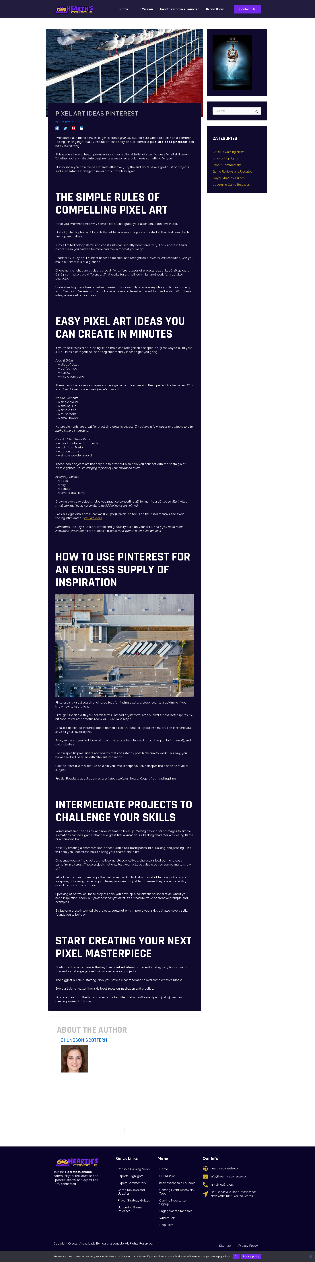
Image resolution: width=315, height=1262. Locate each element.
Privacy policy (251, 1256)
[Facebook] (57, 128)
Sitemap (225, 1245)
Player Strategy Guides (229, 178)
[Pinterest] (73, 128)
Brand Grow (215, 9)
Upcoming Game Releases (231, 184)
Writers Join (167, 1218)
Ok (236, 1256)
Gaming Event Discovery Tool (176, 1191)
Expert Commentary (227, 165)
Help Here (166, 1225)
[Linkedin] (81, 128)
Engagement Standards (175, 1211)
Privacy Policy (248, 1245)
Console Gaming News (228, 152)
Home (123, 9)
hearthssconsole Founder (179, 9)
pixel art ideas (92, 518)
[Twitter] (65, 128)
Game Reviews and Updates (232, 171)
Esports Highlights (225, 158)
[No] (310, 1256)
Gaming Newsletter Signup (172, 1202)
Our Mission (144, 9)
